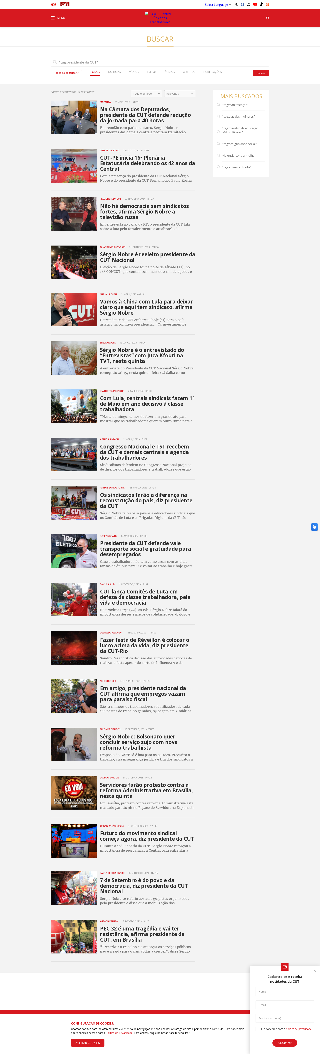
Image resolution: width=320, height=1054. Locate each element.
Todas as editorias (65, 72)
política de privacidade (298, 1029)
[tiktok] (261, 4)
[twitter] (236, 4)
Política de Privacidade (119, 1033)
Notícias (114, 72)
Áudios (170, 72)
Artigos (189, 72)
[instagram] (248, 4)
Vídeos (134, 72)
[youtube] (255, 4)
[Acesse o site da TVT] (53, 5)
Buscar (261, 72)
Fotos (151, 72)
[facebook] (242, 4)
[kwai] (267, 4)
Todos (95, 72)
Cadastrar (284, 1043)
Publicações (212, 72)
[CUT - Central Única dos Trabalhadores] (160, 18)
